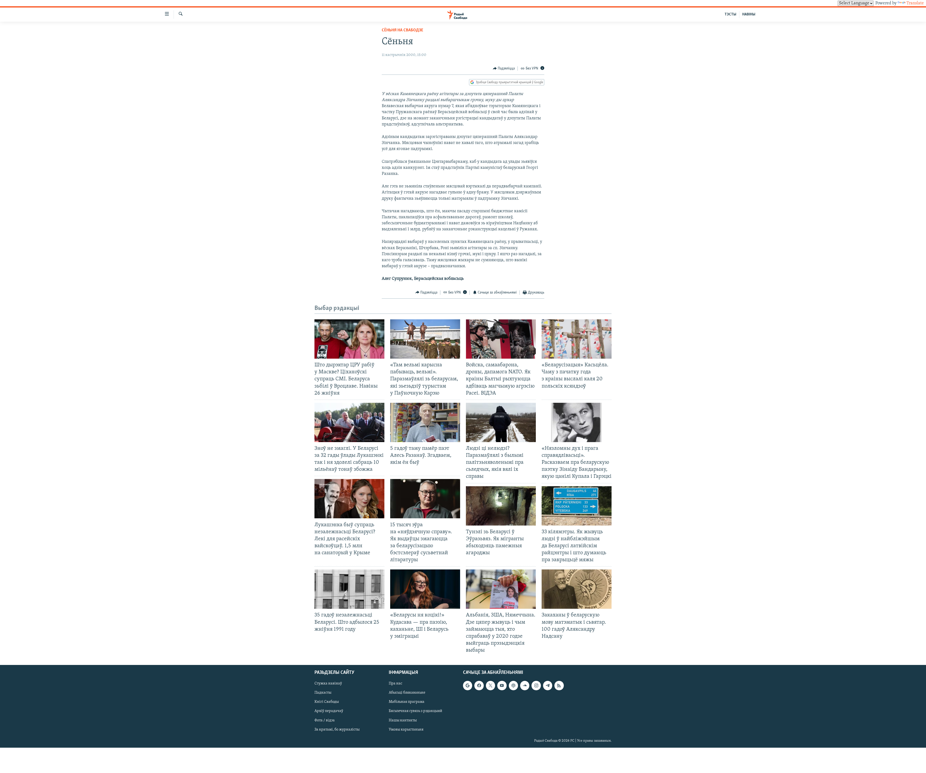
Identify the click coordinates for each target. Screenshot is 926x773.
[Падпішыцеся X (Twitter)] (490, 685)
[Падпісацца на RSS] (559, 685)
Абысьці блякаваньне (407, 693)
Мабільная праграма (406, 702)
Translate (915, 3)
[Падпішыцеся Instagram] (536, 685)
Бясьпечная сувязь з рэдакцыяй (415, 711)
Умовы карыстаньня (406, 730)
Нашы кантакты (403, 720)
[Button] (504, 68)
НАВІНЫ (748, 14)
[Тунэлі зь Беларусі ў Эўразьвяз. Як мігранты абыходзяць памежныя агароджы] (501, 506)
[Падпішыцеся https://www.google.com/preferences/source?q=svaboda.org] (467, 685)
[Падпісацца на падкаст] (513, 685)
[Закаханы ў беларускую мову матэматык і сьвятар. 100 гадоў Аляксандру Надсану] (577, 589)
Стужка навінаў (328, 683)
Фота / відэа (324, 720)
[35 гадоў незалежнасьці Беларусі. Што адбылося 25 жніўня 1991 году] (349, 589)
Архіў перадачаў (328, 711)
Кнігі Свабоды (326, 702)
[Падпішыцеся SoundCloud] (524, 685)
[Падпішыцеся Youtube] (501, 685)
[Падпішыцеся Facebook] (478, 685)
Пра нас (395, 683)
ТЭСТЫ (730, 14)
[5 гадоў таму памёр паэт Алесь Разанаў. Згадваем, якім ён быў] (425, 422)
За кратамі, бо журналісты (337, 730)
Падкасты (322, 693)
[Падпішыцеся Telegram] (547, 685)
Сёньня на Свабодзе (402, 30)
